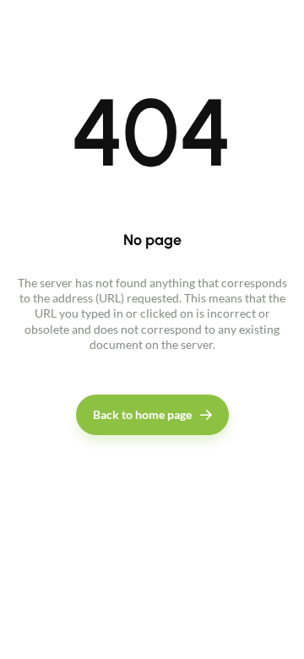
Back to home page (142, 414)
